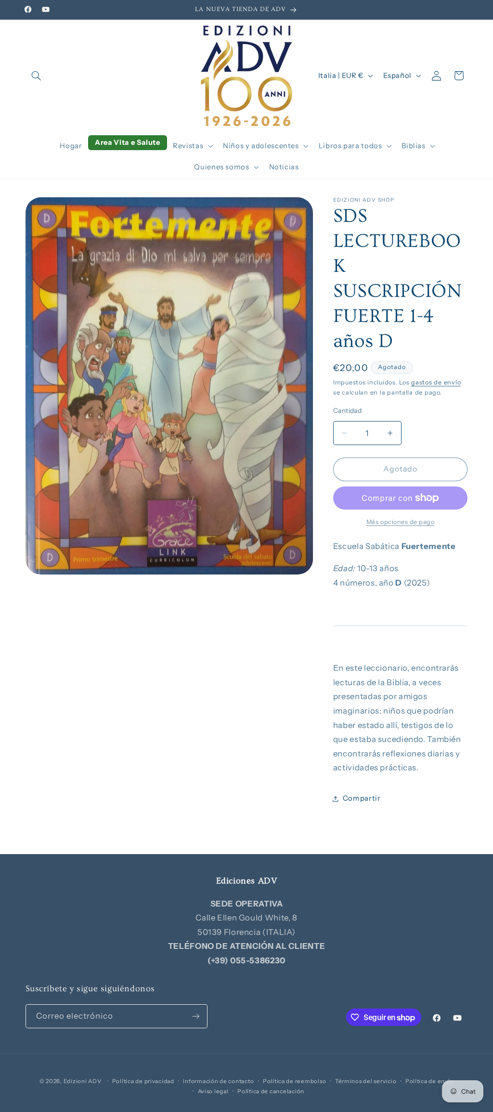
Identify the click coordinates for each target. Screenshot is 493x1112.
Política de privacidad (143, 1081)
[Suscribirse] (195, 1016)
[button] (37, 75)
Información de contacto (218, 1081)
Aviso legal (213, 1091)
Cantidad (347, 410)
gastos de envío (436, 382)
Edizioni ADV (83, 1081)
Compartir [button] (362, 798)
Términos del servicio (365, 1081)
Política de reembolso (294, 1081)
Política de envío (429, 1081)
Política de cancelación (270, 1091)
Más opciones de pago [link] (400, 521)
